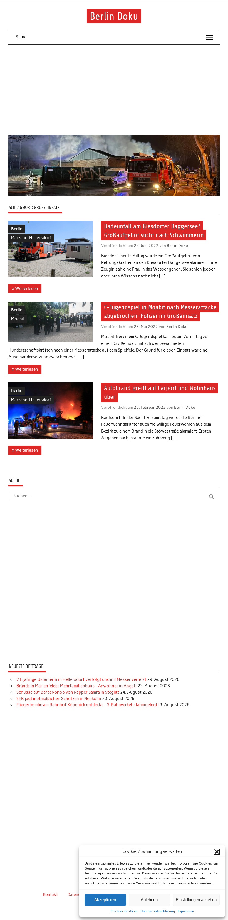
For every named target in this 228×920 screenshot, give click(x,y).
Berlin (17, 228)
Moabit (17, 318)
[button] (217, 852)
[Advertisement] (114, 86)
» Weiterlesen (25, 288)
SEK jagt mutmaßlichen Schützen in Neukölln (58, 698)
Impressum (186, 911)
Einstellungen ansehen (196, 899)
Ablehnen (149, 899)
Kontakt (50, 894)
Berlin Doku (114, 16)
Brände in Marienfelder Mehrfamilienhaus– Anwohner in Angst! (76, 685)
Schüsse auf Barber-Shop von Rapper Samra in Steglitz (67, 692)
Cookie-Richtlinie (124, 911)
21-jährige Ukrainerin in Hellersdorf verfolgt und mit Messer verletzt (81, 679)
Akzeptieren (105, 899)
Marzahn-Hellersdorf (31, 237)
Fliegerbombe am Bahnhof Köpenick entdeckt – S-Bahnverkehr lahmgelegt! (87, 704)
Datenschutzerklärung (157, 911)
